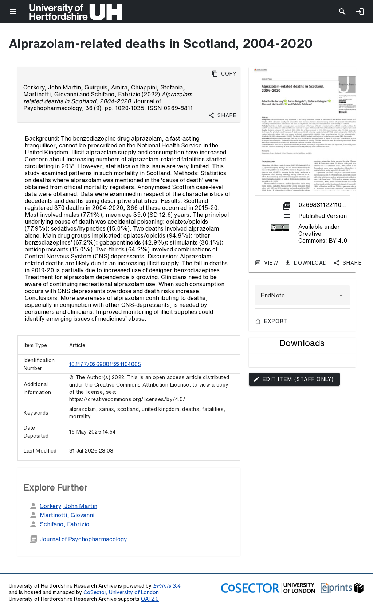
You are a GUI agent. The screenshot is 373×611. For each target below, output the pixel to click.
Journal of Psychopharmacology (83, 539)
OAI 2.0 (150, 599)
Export (276, 321)
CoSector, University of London (121, 592)
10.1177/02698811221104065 (105, 364)
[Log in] (360, 11)
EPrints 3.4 (166, 585)
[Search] (342, 11)
